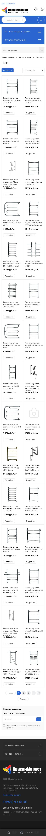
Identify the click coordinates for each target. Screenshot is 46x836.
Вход (3, 3)
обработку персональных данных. (23, 727)
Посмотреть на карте (12, 795)
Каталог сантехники (15, 40)
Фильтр (9, 70)
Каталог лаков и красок (17, 31)
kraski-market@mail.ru (21, 807)
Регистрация (10, 3)
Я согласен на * (23, 727)
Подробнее (9, 113)
